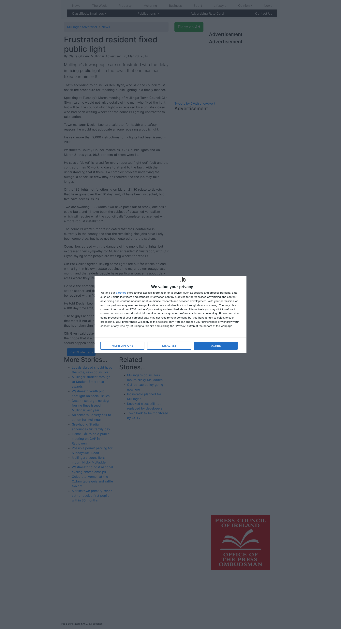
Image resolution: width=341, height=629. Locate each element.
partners (121, 292)
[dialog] (170, 314)
